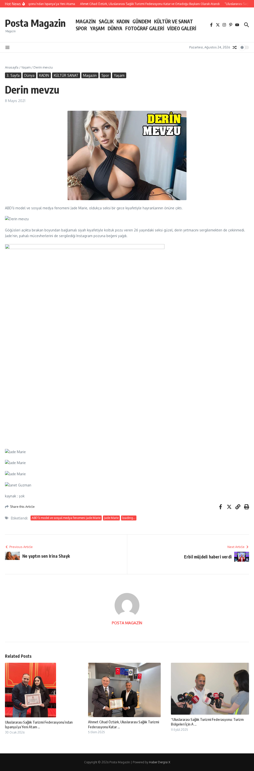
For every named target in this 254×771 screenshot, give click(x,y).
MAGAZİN (86, 21)
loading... (128, 518)
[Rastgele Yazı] (235, 47)
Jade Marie (111, 518)
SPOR (81, 28)
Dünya (29, 75)
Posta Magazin (35, 23)
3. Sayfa (13, 75)
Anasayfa (11, 67)
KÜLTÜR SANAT (66, 75)
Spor (105, 75)
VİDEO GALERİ (181, 28)
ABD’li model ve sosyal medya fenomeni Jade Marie (66, 518)
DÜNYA (115, 28)
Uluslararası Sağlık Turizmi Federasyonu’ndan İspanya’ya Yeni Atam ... (39, 724)
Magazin (90, 75)
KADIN (123, 21)
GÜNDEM (141, 21)
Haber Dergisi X (159, 762)
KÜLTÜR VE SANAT (173, 21)
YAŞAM (97, 28)
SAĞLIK (106, 21)
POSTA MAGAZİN (127, 623)
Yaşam (26, 67)
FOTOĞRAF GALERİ (144, 28)
